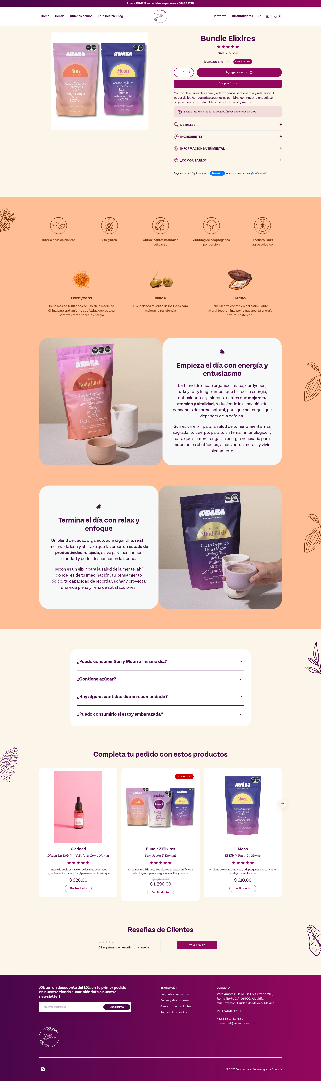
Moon (243, 849)
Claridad (78, 849)
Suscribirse (117, 1007)
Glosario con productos (175, 1006)
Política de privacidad (174, 1012)
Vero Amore (243, 1069)
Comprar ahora (228, 83)
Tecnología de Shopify (267, 1069)
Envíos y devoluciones (175, 1000)
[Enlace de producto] (78, 831)
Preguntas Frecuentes (174, 994)
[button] (259, 16)
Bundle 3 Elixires (160, 849)
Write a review (196, 944)
